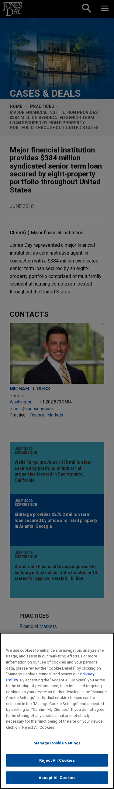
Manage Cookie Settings (57, 743)
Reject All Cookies (56, 760)
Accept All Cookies (57, 777)
